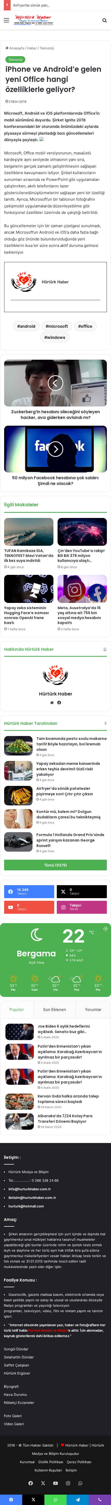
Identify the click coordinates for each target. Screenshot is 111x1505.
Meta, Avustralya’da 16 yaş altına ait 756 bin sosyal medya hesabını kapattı (79, 615)
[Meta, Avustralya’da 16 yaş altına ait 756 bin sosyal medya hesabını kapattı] (82, 589)
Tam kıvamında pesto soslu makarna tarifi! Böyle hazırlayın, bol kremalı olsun (71, 744)
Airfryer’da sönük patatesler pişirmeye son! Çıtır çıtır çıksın (60, 5)
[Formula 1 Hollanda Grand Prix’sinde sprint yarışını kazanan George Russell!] (18, 842)
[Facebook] (14, 308)
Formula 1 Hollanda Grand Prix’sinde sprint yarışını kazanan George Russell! (70, 840)
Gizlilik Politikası (50, 1462)
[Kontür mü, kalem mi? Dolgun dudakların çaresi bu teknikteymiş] (18, 819)
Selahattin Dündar (19, 1357)
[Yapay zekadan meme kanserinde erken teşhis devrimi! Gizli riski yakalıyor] (18, 770)
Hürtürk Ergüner (17, 1373)
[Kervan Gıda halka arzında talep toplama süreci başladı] (19, 1102)
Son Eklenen (54, 1009)
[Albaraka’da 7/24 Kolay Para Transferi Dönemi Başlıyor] (19, 1121)
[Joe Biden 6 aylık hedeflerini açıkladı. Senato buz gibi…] (19, 1032)
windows (56, 337)
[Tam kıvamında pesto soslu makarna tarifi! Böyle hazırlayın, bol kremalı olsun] (18, 745)
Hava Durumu (15, 1394)
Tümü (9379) (55, 865)
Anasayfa (16, 48)
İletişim (71, 1470)
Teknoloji (47, 48)
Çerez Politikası (79, 1462)
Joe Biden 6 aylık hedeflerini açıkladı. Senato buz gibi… (64, 1029)
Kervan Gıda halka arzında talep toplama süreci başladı (68, 1099)
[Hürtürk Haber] (33, 20)
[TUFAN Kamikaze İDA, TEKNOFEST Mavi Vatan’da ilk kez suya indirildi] (28, 532)
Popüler (17, 1009)
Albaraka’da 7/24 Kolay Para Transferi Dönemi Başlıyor (65, 1118)
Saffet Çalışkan (16, 1365)
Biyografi (11, 1386)
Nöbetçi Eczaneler (19, 1403)
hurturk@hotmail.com (26, 1206)
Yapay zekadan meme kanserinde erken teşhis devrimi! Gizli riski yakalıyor (68, 769)
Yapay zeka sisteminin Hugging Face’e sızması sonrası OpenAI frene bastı (26, 615)
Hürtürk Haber (55, 694)
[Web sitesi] (52, 703)
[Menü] (6, 22)
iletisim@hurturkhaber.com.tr (32, 1197)
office (86, 326)
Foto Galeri (13, 1416)
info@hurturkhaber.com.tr (30, 1189)
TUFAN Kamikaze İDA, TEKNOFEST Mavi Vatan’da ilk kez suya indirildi (28, 555)
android (27, 326)
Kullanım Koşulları (48, 1470)
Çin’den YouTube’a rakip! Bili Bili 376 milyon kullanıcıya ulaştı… (81, 555)
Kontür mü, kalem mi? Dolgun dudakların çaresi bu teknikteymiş (68, 814)
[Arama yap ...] (104, 22)
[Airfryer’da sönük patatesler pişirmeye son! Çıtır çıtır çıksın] (18, 795)
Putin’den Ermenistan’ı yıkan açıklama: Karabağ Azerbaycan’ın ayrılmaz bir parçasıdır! (70, 1052)
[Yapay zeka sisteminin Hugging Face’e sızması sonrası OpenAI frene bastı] (28, 589)
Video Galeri (14, 1424)
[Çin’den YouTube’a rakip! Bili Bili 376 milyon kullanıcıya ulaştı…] (82, 532)
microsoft (58, 326)
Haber (32, 48)
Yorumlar (93, 1009)
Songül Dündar (16, 1349)
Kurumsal (27, 1462)
